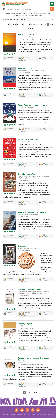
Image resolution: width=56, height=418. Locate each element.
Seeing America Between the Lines (32, 105)
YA (31, 13)
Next (37, 393)
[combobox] (28, 9)
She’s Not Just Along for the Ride (32, 212)
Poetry (39, 15)
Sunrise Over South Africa (29, 34)
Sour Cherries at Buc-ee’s (28, 139)
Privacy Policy (35, 414)
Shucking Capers (25, 324)
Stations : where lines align (29, 289)
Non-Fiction (20, 15)
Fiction (47, 13)
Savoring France (25, 68)
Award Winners (12, 13)
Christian (38, 13)
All (3, 24)
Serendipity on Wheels (27, 174)
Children (24, 13)
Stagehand (22, 246)
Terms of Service (47, 414)
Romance (31, 15)
